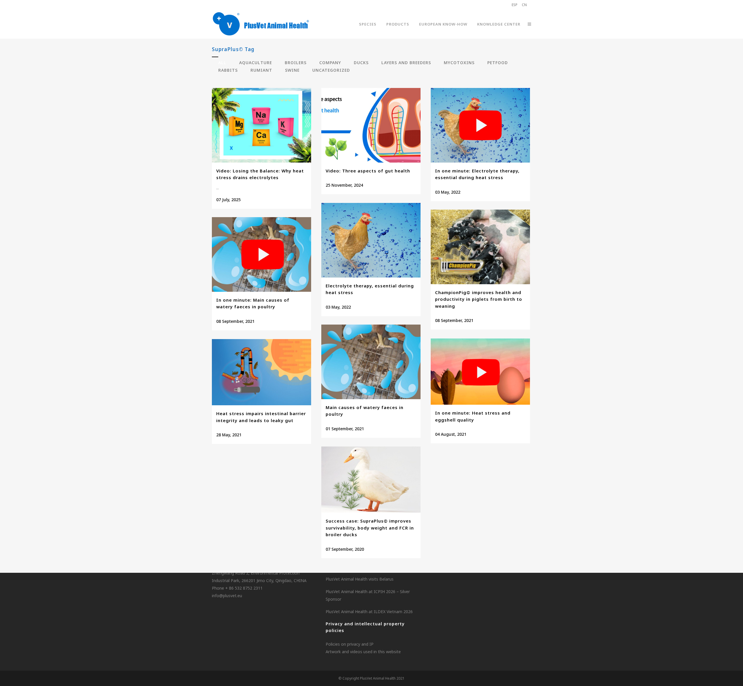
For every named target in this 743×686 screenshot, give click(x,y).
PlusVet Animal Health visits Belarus (360, 579)
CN (524, 4)
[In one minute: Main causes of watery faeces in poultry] (261, 254)
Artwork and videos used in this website (363, 651)
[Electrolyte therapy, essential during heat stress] (371, 240)
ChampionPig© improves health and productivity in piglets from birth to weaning (478, 299)
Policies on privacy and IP (350, 644)
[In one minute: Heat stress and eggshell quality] (480, 372)
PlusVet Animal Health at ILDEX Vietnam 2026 (369, 611)
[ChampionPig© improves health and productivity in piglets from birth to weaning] (480, 247)
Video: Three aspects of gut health (368, 171)
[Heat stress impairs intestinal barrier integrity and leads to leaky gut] (261, 372)
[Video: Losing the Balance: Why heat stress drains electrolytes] (261, 125)
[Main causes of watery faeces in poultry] (371, 362)
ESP (514, 4)
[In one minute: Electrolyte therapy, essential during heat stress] (480, 125)
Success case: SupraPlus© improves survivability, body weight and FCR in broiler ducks (370, 527)
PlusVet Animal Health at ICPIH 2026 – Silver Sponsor (368, 595)
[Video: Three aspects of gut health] (371, 125)
